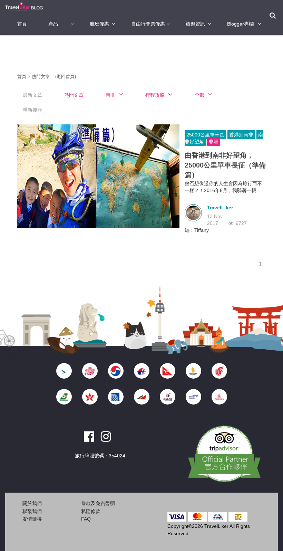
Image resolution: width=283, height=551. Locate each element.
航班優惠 (99, 24)
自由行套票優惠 (148, 24)
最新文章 (32, 95)
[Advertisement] (143, 53)
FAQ (86, 519)
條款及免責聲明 (98, 503)
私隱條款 (90, 511)
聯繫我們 (32, 511)
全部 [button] (199, 95)
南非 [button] (110, 95)
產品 (53, 24)
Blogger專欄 (240, 24)
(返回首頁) (65, 76)
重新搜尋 (32, 110)
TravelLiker (220, 207)
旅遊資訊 (195, 24)
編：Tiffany (197, 230)
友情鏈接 (32, 519)
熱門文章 (41, 76)
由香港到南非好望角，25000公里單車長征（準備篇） (225, 165)
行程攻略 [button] (155, 95)
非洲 (213, 141)
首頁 (22, 24)
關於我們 (32, 503)
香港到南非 (241, 134)
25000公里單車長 (205, 134)
